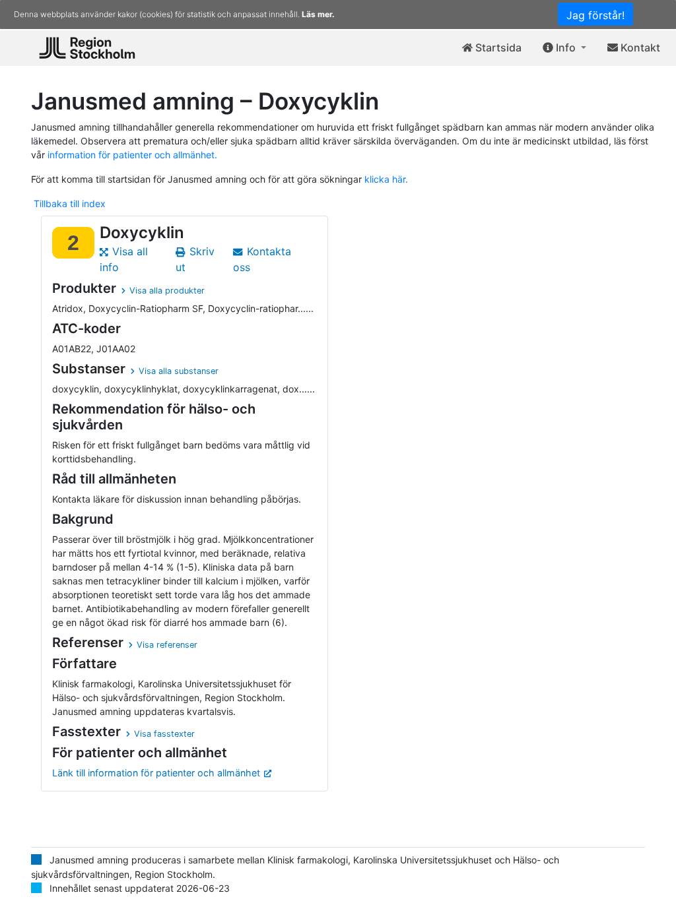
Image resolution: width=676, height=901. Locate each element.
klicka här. (386, 179)
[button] (564, 48)
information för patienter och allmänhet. (132, 154)
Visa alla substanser (179, 371)
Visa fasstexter (164, 734)
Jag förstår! (595, 15)
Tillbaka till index (70, 203)
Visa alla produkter (167, 290)
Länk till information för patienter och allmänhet (156, 772)
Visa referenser (167, 645)
